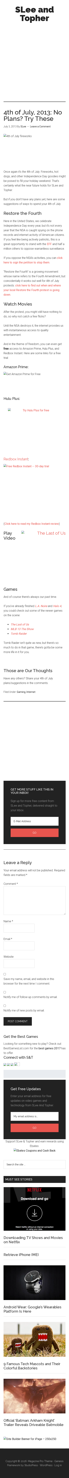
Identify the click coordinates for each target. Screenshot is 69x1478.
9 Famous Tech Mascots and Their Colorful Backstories (32, 1366)
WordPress (46, 1465)
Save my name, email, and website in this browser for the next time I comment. (29, 981)
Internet (31, 692)
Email (8, 939)
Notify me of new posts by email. (24, 1010)
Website (9, 956)
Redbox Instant (16, 459)
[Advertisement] (34, 60)
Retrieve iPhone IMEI (21, 1255)
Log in (58, 1465)
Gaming (21, 692)
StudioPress (31, 1465)
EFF (49, 244)
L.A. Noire (41, 606)
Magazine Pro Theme (40, 1461)
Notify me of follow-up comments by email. (31, 997)
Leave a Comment (40, 126)
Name (8, 921)
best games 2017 (50, 1048)
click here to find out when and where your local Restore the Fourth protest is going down (32, 290)
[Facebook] (5, 1065)
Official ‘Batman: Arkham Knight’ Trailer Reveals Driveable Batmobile (34, 1422)
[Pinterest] (12, 1065)
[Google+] (17, 1065)
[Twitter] (8, 1065)
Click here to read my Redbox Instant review (31, 523)
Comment (11, 883)
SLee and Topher (34, 14)
